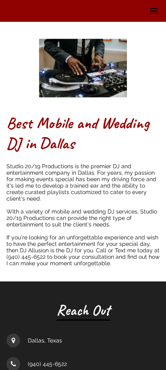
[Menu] (154, 11)
